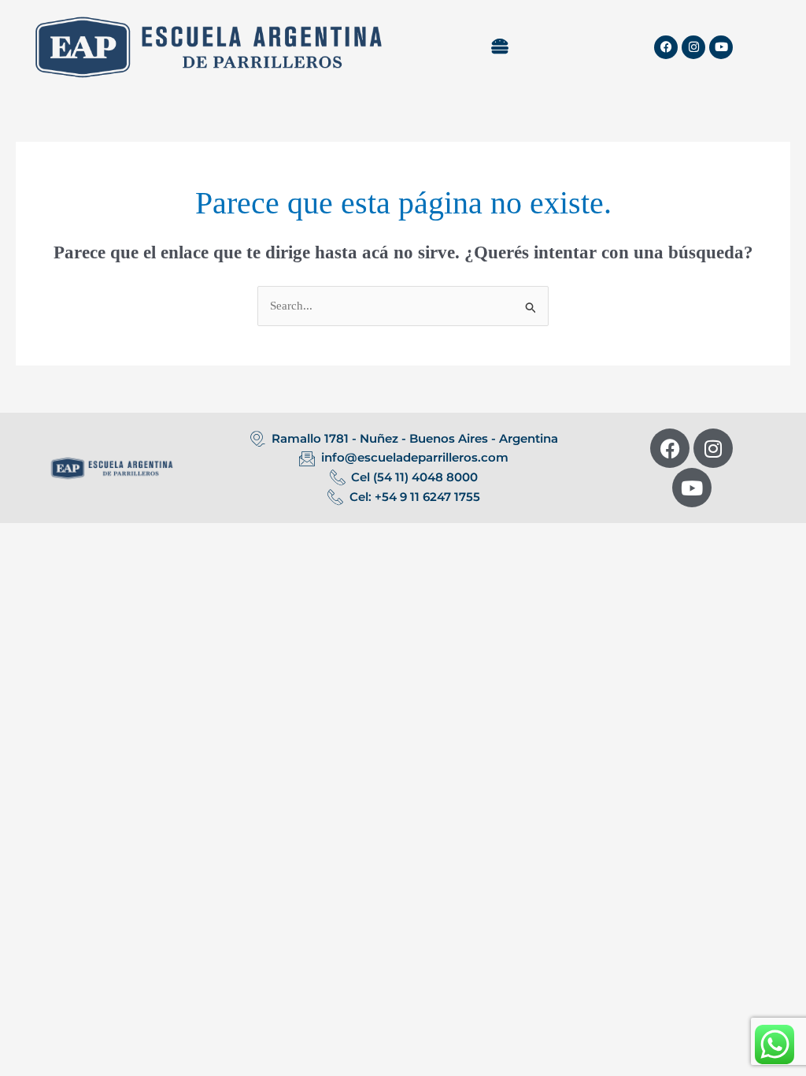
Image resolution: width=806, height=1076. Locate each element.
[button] (499, 47)
